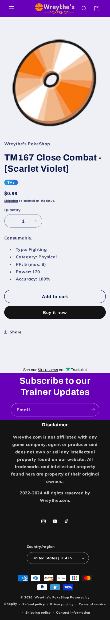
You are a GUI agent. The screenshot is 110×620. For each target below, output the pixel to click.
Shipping (11, 200)
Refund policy (33, 604)
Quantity (12, 210)
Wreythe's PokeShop (51, 597)
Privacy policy (61, 604)
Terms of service (92, 604)
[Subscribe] (93, 409)
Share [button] (16, 331)
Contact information (73, 612)
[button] (11, 8)
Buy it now (55, 312)
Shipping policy (38, 612)
